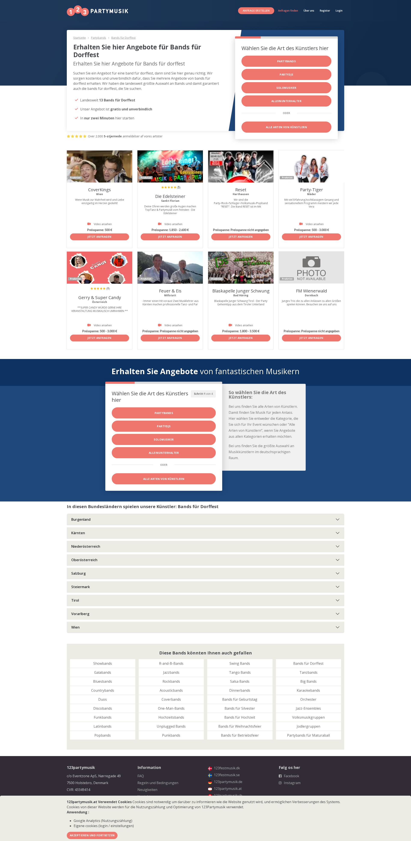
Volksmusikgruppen (308, 717)
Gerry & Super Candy (99, 297)
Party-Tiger (311, 190)
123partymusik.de (227, 781)
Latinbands (103, 726)
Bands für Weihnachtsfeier (239, 726)
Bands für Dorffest (123, 38)
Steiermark (80, 586)
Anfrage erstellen (256, 10)
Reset (240, 190)
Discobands (102, 708)
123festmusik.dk (226, 768)
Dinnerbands (239, 690)
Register (325, 10)
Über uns (309, 10)
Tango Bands (240, 672)
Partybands (98, 38)
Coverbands (171, 699)
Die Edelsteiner (170, 196)
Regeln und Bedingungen (157, 782)
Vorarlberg (80, 613)
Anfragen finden (288, 10)
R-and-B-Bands (171, 663)
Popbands (102, 735)
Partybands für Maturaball (308, 735)
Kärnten (78, 533)
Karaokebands (308, 690)
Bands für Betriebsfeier (240, 735)
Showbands (102, 663)
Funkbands (103, 717)
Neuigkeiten (147, 789)
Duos (102, 699)
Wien (75, 627)
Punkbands (171, 735)
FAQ (140, 776)
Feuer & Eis (170, 291)
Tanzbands (308, 672)
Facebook (291, 776)
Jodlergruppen (308, 726)
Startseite (79, 38)
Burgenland (81, 519)
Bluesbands (102, 681)
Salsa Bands (239, 681)
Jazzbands (171, 672)
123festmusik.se (226, 775)
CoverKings (99, 190)
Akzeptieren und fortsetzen (92, 835)
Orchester (308, 699)
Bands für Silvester (240, 708)
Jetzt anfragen (100, 237)
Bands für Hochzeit (239, 717)
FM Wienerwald (311, 291)
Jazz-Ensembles (308, 708)
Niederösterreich (85, 546)
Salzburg (78, 573)
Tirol (75, 600)
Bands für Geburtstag (239, 699)
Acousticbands (171, 690)
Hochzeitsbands (171, 717)
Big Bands (308, 681)
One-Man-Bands (171, 708)
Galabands (102, 672)
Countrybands (102, 690)
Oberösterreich (84, 560)
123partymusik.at (227, 788)
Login (339, 10)
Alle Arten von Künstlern (286, 127)
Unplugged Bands (171, 726)
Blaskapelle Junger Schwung (241, 291)
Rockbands (171, 681)
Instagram (292, 782)
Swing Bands (239, 663)
